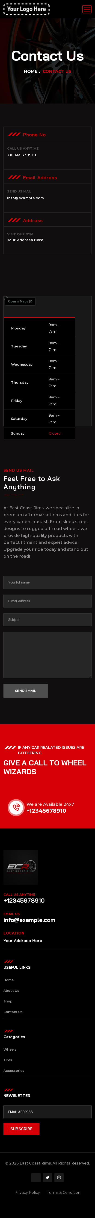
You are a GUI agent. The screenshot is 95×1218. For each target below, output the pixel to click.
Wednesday (22, 364)
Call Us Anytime (19, 894)
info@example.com (29, 919)
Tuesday (19, 346)
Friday (16, 400)
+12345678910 (46, 810)
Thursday (19, 382)
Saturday (19, 418)
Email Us (11, 914)
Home (31, 71)
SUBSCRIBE (21, 1129)
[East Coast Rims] (26, 9)
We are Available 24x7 (50, 804)
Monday (18, 328)
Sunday (17, 433)
